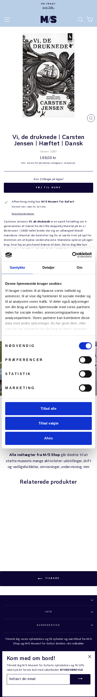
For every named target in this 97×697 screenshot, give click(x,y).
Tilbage (52, 578)
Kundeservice (48, 625)
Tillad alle (48, 408)
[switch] (85, 359)
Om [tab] (79, 267)
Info (48, 612)
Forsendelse (42, 163)
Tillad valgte (49, 423)
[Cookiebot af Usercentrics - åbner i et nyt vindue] (72, 255)
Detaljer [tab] (48, 267)
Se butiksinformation (23, 214)
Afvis (48, 438)
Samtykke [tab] (17, 267)
